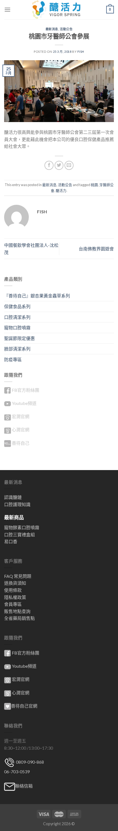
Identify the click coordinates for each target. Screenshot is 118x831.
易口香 (10, 541)
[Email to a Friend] (69, 165)
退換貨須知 (15, 583)
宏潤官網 (20, 416)
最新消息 (52, 29)
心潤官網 (20, 429)
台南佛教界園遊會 (96, 248)
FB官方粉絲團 (25, 390)
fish (80, 51)
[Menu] (7, 9)
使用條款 (13, 590)
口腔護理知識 (17, 504)
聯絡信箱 (24, 785)
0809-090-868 (29, 761)
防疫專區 (13, 359)
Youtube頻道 (24, 403)
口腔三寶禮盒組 (19, 534)
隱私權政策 (15, 597)
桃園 (94, 185)
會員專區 (13, 604)
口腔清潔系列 (17, 317)
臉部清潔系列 (17, 348)
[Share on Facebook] (49, 165)
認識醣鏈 (13, 497)
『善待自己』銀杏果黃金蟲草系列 (37, 295)
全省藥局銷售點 (19, 618)
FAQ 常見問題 (17, 576)
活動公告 (66, 29)
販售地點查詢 (17, 611)
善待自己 (20, 443)
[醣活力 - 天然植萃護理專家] (59, 9)
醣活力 (61, 190)
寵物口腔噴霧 (17, 327)
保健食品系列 (17, 306)
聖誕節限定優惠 (19, 338)
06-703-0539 (17, 771)
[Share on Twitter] (59, 165)
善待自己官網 (24, 705)
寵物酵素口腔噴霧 (21, 527)
